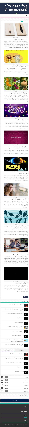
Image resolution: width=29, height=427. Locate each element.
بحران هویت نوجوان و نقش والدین (19, 199)
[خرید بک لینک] (14, 13)
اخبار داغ (21, 350)
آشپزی (21, 424)
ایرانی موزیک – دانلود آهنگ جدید (17, 335)
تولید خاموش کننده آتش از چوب (20, 39)
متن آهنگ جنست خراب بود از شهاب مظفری (16, 304)
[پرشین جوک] (16, 11)
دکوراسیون (16, 424)
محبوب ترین (7, 350)
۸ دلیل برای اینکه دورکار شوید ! (20, 255)
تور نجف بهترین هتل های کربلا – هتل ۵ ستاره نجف (14, 313)
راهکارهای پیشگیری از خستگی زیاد (17, 331)
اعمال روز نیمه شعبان (22, 120)
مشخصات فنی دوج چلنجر (19, 322)
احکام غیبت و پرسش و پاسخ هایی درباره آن (17, 147)
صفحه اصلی (25, 424)
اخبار (12, 424)
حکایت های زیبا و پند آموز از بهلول (19, 66)
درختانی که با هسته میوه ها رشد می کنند (18, 93)
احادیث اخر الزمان (23, 174)
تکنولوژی (4, 424)
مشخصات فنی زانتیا (20, 318)
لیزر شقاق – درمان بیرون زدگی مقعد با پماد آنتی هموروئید (14, 358)
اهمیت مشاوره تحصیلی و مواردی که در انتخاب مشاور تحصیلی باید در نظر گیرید (16, 227)
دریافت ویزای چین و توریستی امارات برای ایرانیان (15, 326)
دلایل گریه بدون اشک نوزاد (21, 283)
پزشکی (9, 424)
